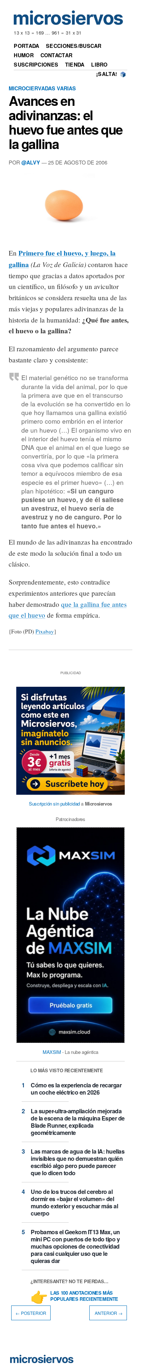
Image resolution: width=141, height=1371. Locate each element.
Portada (26, 45)
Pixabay (44, 631)
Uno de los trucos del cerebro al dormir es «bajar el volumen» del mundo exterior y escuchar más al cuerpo (74, 1202)
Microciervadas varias (42, 88)
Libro (99, 64)
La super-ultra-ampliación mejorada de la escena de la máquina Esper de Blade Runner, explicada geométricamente (78, 1122)
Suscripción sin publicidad (54, 803)
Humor (23, 55)
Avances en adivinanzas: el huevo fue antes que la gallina (66, 122)
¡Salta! (106, 73)
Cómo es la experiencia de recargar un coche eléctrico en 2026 (76, 1088)
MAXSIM (52, 1051)
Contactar (56, 55)
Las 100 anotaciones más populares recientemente (84, 1296)
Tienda (75, 64)
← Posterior (31, 1313)
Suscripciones (36, 64)
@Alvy (30, 162)
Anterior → (108, 1313)
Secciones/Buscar (74, 45)
